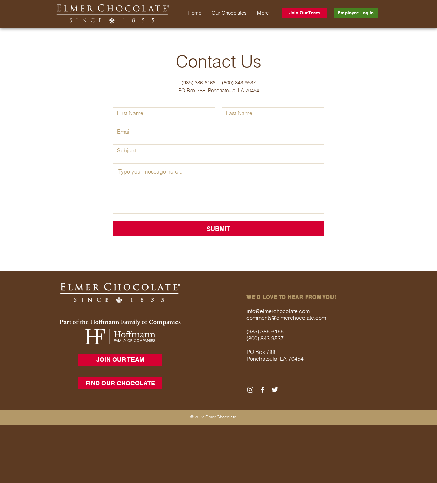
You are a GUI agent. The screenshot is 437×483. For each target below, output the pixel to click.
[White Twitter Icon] (275, 390)
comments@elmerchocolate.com (286, 317)
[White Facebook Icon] (262, 390)
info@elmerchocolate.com (278, 310)
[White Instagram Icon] (250, 390)
